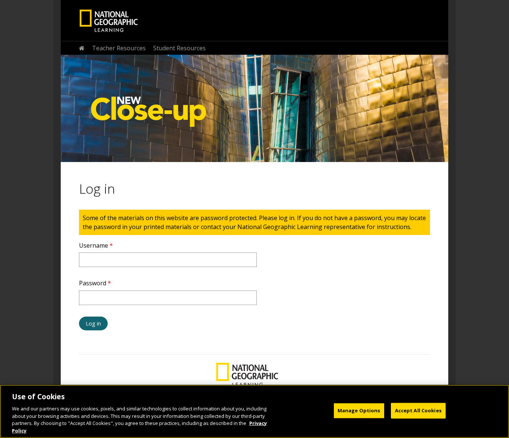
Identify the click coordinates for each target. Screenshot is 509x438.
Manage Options (359, 410)
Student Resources (179, 48)
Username (96, 245)
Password (95, 283)
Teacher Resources (119, 48)
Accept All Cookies (418, 410)
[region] (254, 411)
